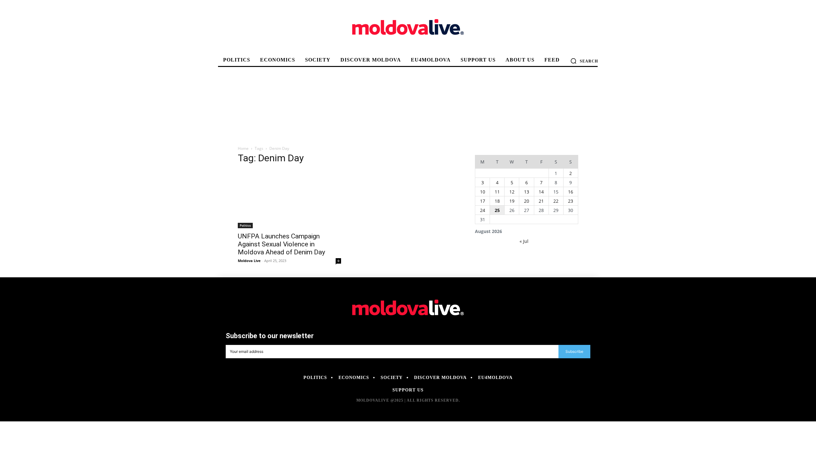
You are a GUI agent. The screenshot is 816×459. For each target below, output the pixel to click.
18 (497, 201)
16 (570, 192)
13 (526, 192)
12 (511, 192)
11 (497, 192)
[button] (584, 61)
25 (497, 210)
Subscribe (574, 351)
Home (243, 148)
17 (482, 201)
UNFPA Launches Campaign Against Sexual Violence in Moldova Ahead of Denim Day (281, 244)
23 (570, 201)
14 (541, 192)
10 (482, 192)
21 (541, 201)
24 (482, 210)
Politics (245, 225)
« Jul (524, 241)
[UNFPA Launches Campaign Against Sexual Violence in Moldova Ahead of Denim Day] (289, 199)
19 (511, 201)
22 (555, 201)
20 (526, 201)
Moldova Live (249, 260)
